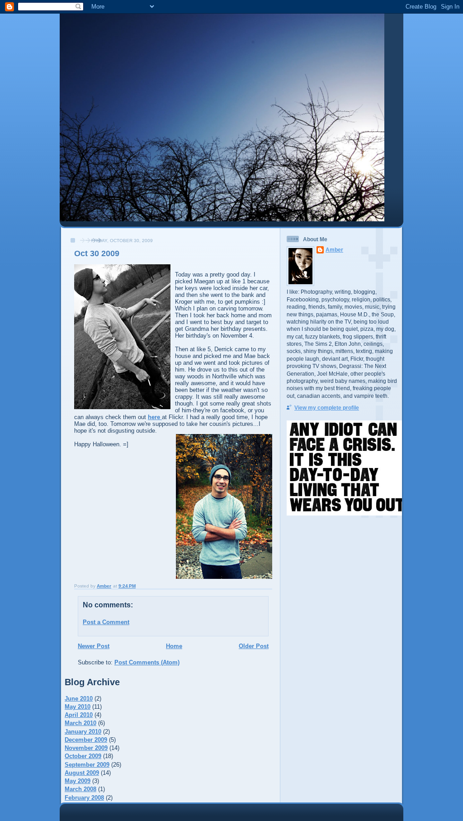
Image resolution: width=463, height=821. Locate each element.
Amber (334, 250)
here (155, 417)
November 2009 (86, 748)
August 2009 (82, 772)
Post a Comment (106, 622)
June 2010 (79, 698)
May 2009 (77, 781)
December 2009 (86, 739)
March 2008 (80, 789)
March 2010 (80, 723)
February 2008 (84, 797)
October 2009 (83, 756)
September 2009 (87, 764)
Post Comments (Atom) (147, 662)
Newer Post (93, 646)
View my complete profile (326, 407)
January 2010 (83, 731)
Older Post (254, 646)
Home (174, 646)
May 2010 (77, 706)
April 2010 (79, 714)
